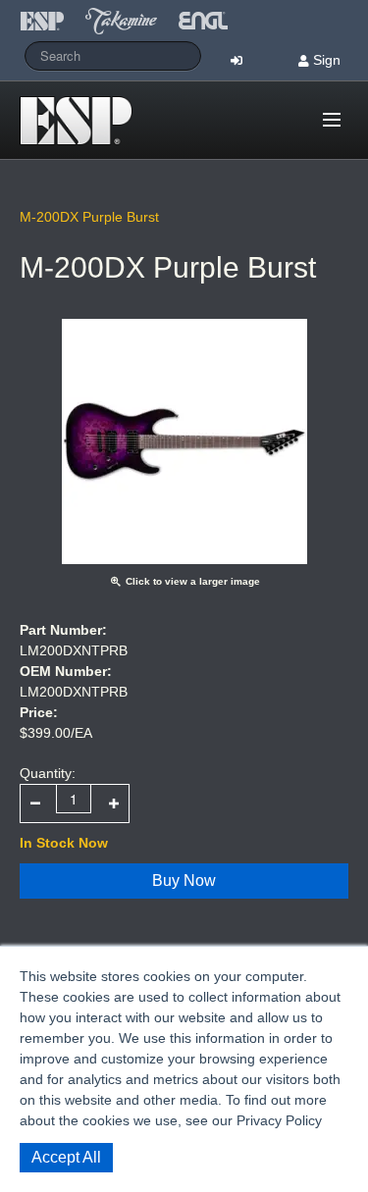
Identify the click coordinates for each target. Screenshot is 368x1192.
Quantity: (48, 773)
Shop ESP (82, 120)
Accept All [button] (66, 1157)
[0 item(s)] (304, 112)
